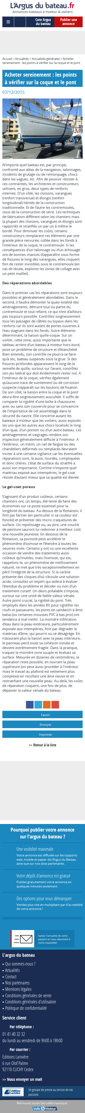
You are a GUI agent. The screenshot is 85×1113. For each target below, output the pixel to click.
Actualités (22, 59)
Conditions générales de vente (28, 995)
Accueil (7, 59)
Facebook (30, 704)
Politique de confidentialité (26, 1008)
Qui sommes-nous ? (20, 964)
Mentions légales (18, 989)
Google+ (55, 704)
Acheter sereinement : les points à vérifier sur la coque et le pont (41, 61)
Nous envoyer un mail (24, 1079)
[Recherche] (20, 22)
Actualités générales (46, 59)
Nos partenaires (17, 982)
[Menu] (8, 22)
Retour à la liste (44, 745)
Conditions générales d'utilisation (30, 1001)
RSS (47, 704)
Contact (10, 976)
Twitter (38, 704)
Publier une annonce (68, 22)
